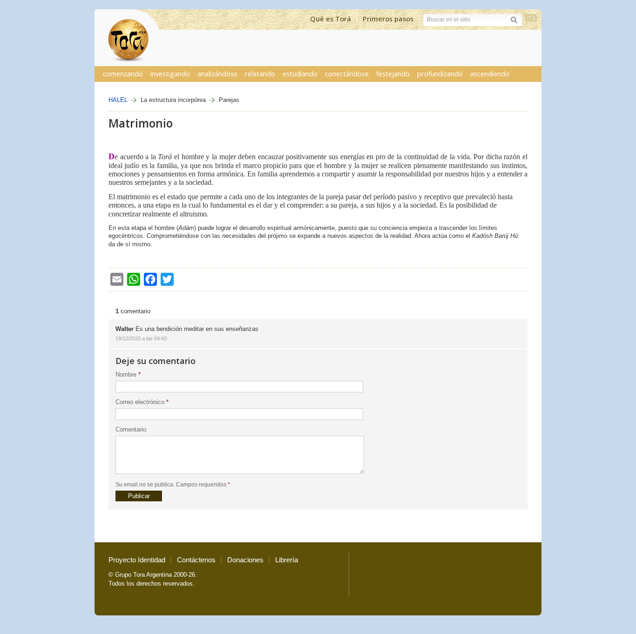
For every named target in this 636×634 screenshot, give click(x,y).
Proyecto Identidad (136, 560)
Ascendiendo (489, 73)
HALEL (118, 99)
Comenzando (123, 73)
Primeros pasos (388, 18)
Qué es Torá (330, 18)
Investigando (170, 73)
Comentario (130, 429)
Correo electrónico (142, 401)
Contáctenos (196, 560)
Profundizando (440, 73)
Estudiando (300, 73)
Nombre (128, 374)
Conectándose (347, 73)
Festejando (393, 73)
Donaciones (245, 560)
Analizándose (217, 73)
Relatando (260, 73)
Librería (286, 560)
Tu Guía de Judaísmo (127, 37)
